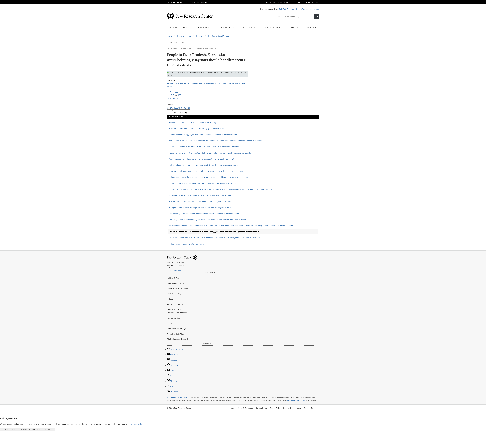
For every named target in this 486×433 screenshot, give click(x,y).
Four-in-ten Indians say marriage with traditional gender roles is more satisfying (202, 183)
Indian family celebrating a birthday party (186, 244)
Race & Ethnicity (174, 293)
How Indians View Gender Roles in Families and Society (192, 48)
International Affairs (175, 283)
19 (178, 95)
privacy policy (137, 424)
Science (170, 323)
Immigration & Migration (177, 288)
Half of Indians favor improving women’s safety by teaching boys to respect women (204, 165)
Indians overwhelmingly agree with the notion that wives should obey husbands (203, 134)
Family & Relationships (177, 312)
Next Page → (172, 98)
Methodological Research (177, 339)
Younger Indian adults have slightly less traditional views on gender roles (200, 207)
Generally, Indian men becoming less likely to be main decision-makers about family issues (207, 219)
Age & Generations (175, 304)
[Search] (316, 16)
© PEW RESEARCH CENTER (179, 108)
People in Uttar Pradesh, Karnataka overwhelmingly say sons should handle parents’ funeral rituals (214, 231)
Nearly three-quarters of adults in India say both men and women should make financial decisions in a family (215, 140)
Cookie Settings (48, 429)
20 (180, 95)
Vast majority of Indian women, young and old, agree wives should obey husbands (204, 213)
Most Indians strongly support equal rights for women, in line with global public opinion (206, 171)
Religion (170, 299)
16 (171, 95)
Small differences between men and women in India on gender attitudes (200, 201)
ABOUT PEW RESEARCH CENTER (178, 398)
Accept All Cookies (8, 429)
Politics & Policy (173, 278)
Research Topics (179, 27)
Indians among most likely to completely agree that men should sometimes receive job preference (210, 177)
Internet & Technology (176, 328)
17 (173, 95)
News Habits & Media (176, 334)
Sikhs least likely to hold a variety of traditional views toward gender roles (200, 195)
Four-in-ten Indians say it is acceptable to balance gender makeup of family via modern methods (210, 153)
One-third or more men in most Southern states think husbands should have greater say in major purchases (214, 237)
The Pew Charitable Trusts (296, 400)
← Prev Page (172, 91)
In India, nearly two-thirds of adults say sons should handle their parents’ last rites (204, 146)
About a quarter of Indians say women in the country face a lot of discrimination (203, 159)
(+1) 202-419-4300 (174, 270)
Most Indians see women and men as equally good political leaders (197, 128)
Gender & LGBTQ (174, 309)
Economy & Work (174, 318)
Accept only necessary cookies (28, 429)
